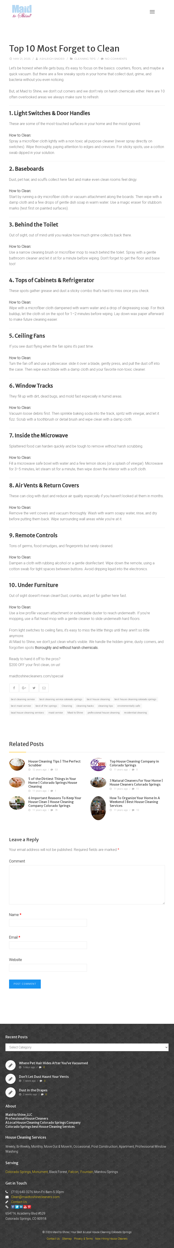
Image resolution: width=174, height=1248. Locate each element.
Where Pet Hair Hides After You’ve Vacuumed (53, 1063)
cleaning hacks (85, 705)
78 (56, 810)
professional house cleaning (104, 712)
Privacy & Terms (83, 1238)
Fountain (86, 1172)
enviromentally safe (129, 705)
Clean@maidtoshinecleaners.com (35, 1197)
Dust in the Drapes (33, 1090)
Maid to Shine (75, 712)
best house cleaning (98, 699)
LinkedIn (21, 1207)
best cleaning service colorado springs (60, 699)
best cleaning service (23, 699)
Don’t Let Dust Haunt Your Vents (44, 1076)
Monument (40, 1172)
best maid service (21, 705)
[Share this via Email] (44, 687)
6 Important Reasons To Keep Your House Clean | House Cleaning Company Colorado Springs (54, 802)
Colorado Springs (18, 1172)
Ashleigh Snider (52, 58)
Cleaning (67, 705)
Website (15, 960)
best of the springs (46, 705)
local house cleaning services (27, 712)
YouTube (25, 1207)
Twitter (17, 1207)
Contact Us (19, 1202)
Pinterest (29, 1207)
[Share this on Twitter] (34, 687)
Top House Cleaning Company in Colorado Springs (134, 764)
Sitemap (67, 1238)
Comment (17, 861)
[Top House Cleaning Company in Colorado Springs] (98, 764)
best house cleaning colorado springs (135, 699)
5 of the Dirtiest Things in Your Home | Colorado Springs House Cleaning (52, 783)
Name (15, 915)
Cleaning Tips (84, 58)
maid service (55, 712)
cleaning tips (105, 705)
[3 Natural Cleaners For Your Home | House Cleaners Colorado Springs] (98, 782)
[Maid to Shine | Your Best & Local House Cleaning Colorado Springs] (21, 11)
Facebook (13, 1207)
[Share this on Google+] (24, 687)
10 (137, 810)
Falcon (73, 1172)
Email (14, 937)
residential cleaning (135, 712)
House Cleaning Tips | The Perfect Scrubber (54, 764)
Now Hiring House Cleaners (111, 1238)
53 (56, 769)
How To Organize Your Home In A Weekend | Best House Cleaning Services (135, 802)
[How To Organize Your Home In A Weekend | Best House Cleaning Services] (98, 808)
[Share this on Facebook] (14, 687)
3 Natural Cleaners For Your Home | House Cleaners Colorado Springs (136, 783)
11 (137, 788)
